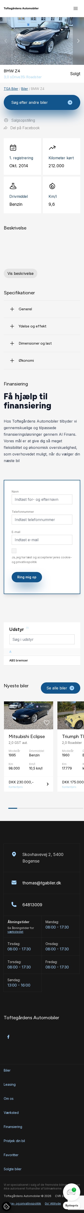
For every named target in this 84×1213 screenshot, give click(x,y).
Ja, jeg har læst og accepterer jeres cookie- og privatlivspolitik (42, 560)
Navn (15, 491)
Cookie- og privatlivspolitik (22, 1203)
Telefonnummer (23, 511)
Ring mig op (26, 577)
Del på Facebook (25, 127)
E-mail (16, 532)
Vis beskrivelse (20, 273)
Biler (24, 89)
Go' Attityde (53, 1203)
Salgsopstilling (23, 120)
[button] (78, 41)
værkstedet (15, 931)
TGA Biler (11, 89)
